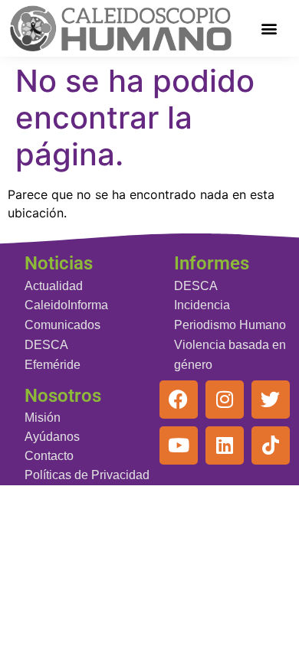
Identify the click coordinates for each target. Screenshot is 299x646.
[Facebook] (178, 399)
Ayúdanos (52, 436)
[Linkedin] (224, 445)
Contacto (49, 455)
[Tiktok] (270, 445)
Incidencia (202, 305)
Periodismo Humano (230, 324)
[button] (269, 28)
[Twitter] (270, 399)
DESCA (46, 344)
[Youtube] (178, 445)
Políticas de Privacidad (87, 474)
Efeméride (52, 364)
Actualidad (54, 285)
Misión (43, 417)
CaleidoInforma (66, 305)
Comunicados (62, 324)
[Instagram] (224, 399)
